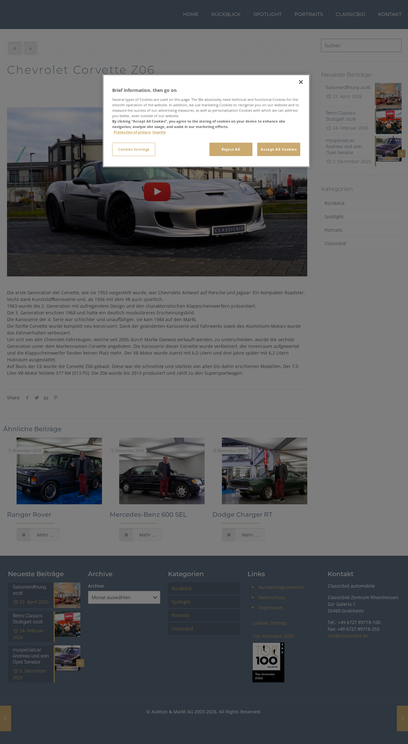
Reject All (231, 149)
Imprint (159, 132)
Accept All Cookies (278, 149)
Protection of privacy (132, 132)
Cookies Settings (133, 149)
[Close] (301, 82)
